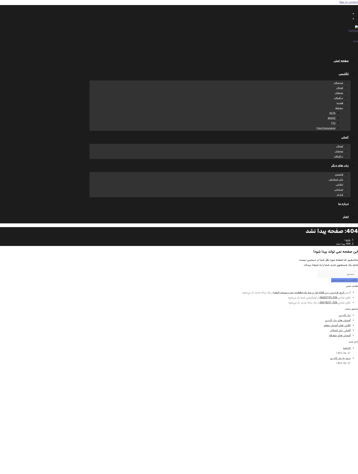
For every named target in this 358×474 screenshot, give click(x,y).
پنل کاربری (345, 315)
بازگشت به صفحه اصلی (344, 280)
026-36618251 (328, 303)
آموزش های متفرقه (340, 335)
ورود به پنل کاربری (340, 358)
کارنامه (347, 348)
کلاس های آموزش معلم (337, 325)
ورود (355, 41)
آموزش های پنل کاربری (338, 320)
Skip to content (348, 2)
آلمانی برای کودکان (340, 330)
